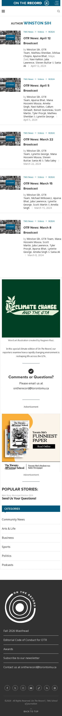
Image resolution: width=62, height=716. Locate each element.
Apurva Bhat (40, 56)
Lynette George (45, 116)
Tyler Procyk (39, 113)
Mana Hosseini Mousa (38, 101)
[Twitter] (15, 688)
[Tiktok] (39, 688)
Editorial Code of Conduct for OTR (25, 640)
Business (8, 538)
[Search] (58, 11)
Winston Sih (33, 49)
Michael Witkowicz (41, 198)
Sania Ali (36, 160)
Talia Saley (50, 160)
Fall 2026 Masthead (16, 631)
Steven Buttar (43, 62)
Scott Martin (40, 204)
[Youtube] (31, 688)
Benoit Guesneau (43, 110)
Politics (6, 556)
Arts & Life (9, 528)
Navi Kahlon (36, 59)
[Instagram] (23, 688)
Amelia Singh (40, 252)
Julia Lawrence (38, 201)
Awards (8, 649)
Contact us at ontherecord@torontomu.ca (29, 667)
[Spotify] (55, 688)
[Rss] (47, 688)
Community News (13, 519)
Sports (6, 547)
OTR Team (47, 238)
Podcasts (7, 565)
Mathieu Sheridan (41, 52)
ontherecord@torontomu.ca (31, 388)
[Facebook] (7, 688)
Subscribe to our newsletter (21, 658)
